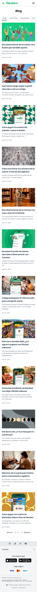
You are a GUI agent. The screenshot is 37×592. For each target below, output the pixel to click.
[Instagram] (10, 543)
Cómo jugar (14, 18)
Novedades (25, 18)
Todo (4, 18)
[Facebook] (26, 543)
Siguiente (27, 532)
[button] (33, 3)
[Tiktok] (15, 543)
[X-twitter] (20, 543)
